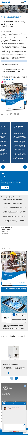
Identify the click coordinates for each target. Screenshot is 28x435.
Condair (6, 2)
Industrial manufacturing (15, 16)
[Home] (1, 16)
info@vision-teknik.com (6, 394)
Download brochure (6, 61)
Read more (5, 373)
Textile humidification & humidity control (10, 64)
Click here (4, 187)
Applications (6, 16)
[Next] (16, 378)
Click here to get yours (6, 79)
